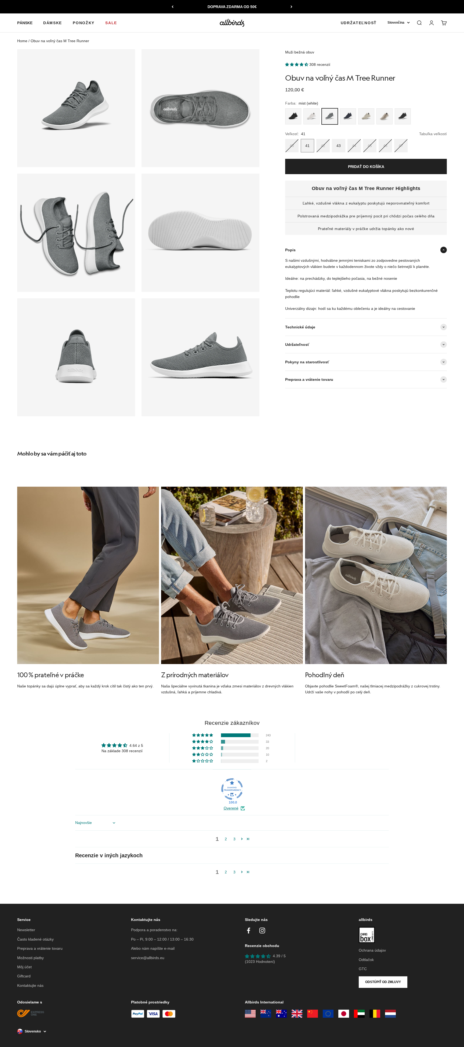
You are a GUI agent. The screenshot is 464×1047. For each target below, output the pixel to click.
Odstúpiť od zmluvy (383, 982)
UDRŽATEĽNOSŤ (359, 23)
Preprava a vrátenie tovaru (40, 948)
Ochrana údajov (372, 950)
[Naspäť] (172, 7)
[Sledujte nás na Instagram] (262, 930)
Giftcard (24, 976)
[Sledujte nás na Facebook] (248, 930)
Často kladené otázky (35, 939)
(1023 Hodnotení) (260, 961)
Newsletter (26, 930)
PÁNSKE (24, 23)
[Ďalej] (291, 7)
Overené (231, 808)
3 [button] (234, 839)
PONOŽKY (84, 23)
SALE (111, 23)
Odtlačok (366, 960)
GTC (363, 969)
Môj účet (24, 967)
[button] (297, 64)
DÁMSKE (52, 23)
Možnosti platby (30, 958)
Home (22, 41)
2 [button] (226, 839)
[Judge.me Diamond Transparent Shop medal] (232, 789)
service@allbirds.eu (147, 958)
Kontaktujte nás (30, 985)
